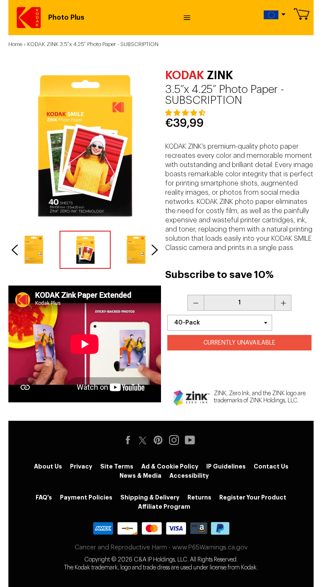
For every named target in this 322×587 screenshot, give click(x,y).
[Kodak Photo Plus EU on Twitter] (142, 439)
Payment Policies (86, 497)
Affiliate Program (164, 507)
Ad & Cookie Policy (169, 466)
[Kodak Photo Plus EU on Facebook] (130, 440)
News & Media (140, 476)
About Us (48, 466)
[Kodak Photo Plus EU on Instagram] (176, 440)
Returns (199, 497)
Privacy (81, 466)
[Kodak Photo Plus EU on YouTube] (192, 440)
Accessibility (189, 476)
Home (15, 44)
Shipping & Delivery (149, 497)
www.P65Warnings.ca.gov (210, 547)
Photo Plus (66, 17)
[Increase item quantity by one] (283, 303)
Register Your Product (252, 497)
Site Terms (116, 466)
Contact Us (271, 466)
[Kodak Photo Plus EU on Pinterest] (160, 440)
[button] (186, 113)
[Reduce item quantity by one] (195, 303)
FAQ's (44, 497)
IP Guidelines (226, 466)
